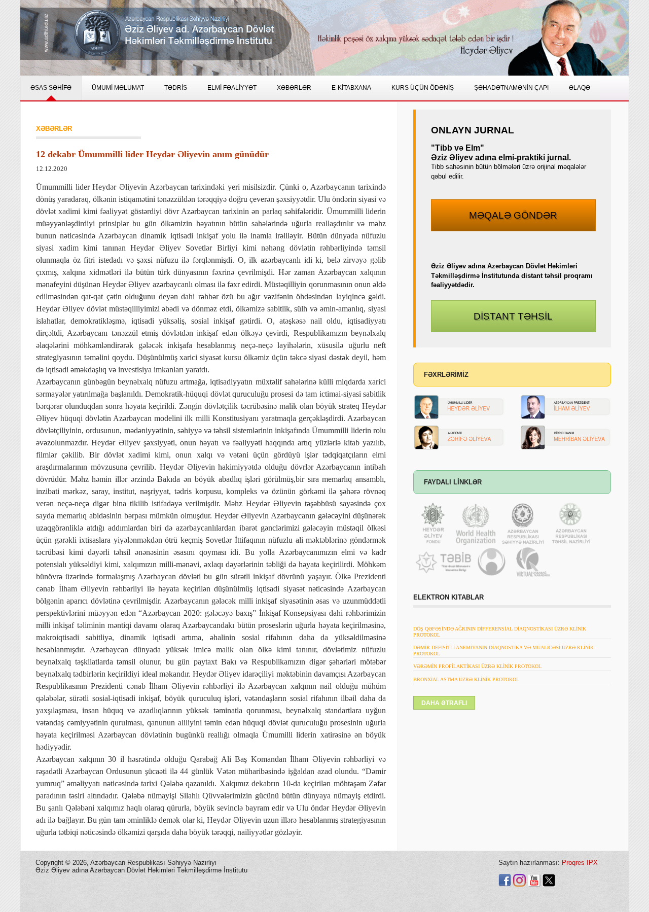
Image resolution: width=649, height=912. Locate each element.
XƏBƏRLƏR (54, 128)
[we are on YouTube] (534, 880)
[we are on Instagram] (519, 880)
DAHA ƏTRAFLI (444, 703)
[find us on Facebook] (504, 880)
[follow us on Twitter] (549, 880)
